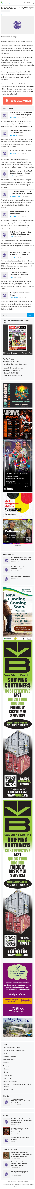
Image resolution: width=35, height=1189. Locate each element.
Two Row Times (10, 1184)
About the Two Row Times (11, 1047)
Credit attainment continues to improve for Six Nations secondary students (21, 1163)
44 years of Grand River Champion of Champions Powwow (19, 275)
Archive (5, 1054)
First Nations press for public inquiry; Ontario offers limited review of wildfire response (21, 193)
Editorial (6, 1096)
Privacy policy (7, 1075)
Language (12, 257)
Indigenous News (15, 196)
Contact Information (9, 1060)
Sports (5, 1116)
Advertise (13, 1181)
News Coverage (8, 554)
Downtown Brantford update (20, 151)
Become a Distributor (9, 1057)
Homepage (6, 1066)
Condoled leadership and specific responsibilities (19, 1172)
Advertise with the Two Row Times (14, 1050)
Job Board (6, 1072)
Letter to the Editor (10, 1149)
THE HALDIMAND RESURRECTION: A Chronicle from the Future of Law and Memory (21, 1101)
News (11, 236)
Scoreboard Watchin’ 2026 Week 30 (20, 1138)
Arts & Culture (14, 297)
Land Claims (13, 135)
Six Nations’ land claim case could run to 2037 (20, 568)
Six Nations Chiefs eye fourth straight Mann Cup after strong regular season (21, 1120)
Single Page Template (10, 1081)
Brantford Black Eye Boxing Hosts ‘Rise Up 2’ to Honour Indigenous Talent (20, 1130)
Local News (5, 11)
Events (11, 176)
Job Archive (6, 1069)
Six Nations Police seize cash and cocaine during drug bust (21, 558)
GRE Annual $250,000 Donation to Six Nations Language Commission (21, 254)
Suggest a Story (8, 1090)
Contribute (6, 1063)
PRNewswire (7, 1078)
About (8, 1181)
